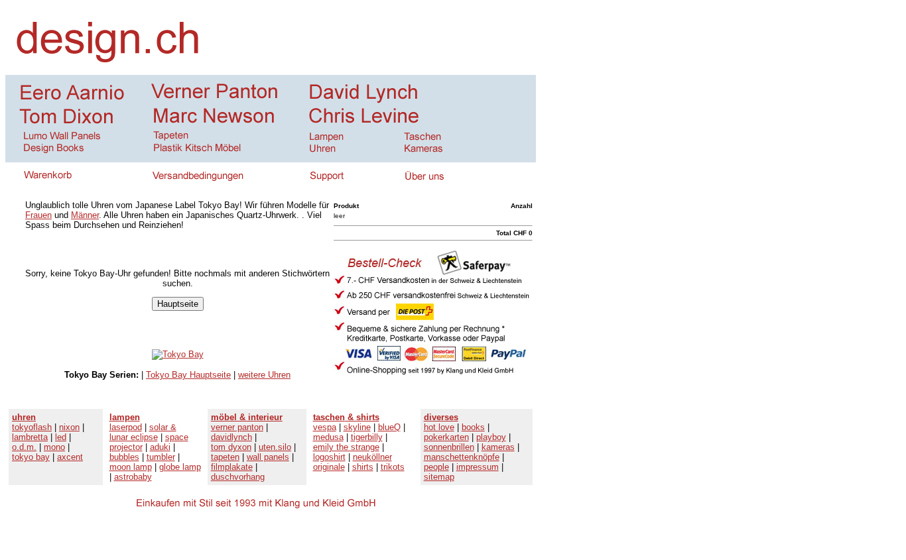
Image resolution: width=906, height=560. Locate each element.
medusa (328, 437)
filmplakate (232, 467)
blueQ (389, 427)
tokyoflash (32, 427)
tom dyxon (231, 447)
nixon (69, 427)
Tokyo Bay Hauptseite (188, 375)
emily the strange (346, 447)
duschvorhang (238, 477)
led (60, 437)
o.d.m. (24, 447)
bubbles (124, 457)
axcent (70, 457)
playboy (491, 437)
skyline (357, 427)
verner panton (237, 427)
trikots (393, 467)
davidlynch (231, 437)
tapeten (225, 457)
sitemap (439, 477)
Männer (85, 215)
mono (54, 447)
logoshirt (329, 457)
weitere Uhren (264, 375)
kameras (498, 447)
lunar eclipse (133, 437)
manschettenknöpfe (461, 457)
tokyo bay (31, 457)
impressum (477, 467)
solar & (162, 427)
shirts (362, 467)
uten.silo (275, 447)
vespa (324, 427)
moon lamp (130, 467)
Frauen (38, 215)
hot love (439, 427)
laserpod (125, 427)
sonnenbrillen (449, 447)
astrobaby (133, 477)
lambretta (30, 437)
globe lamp (180, 467)
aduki (160, 447)
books (473, 427)
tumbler (161, 457)
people (436, 467)
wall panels (268, 457)
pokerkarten (446, 437)
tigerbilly (367, 437)
